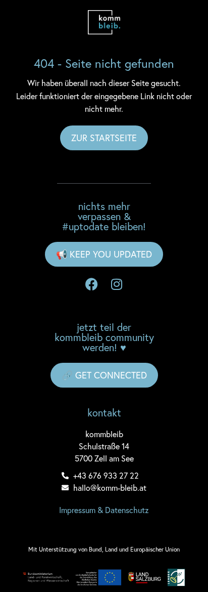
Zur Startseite (104, 138)
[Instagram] (116, 284)
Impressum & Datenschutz (104, 509)
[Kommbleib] (104, 22)
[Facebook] (91, 284)
